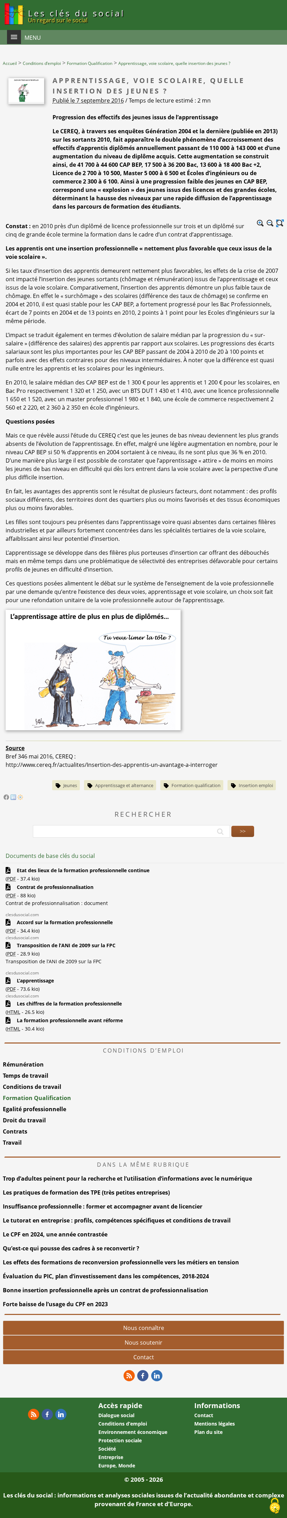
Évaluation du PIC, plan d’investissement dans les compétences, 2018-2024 (106, 1276)
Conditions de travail (32, 1087)
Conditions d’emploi (122, 1423)
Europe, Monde (116, 1465)
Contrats (15, 1131)
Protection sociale (120, 1440)
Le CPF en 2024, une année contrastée (55, 1234)
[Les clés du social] (14, 26)
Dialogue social (116, 1415)
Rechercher (143, 814)
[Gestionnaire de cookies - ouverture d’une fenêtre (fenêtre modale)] (274, 1506)
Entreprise (110, 1457)
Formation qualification (196, 785)
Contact (143, 1357)
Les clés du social (76, 15)
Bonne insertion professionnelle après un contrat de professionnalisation (105, 1290)
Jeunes (70, 785)
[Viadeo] (20, 798)
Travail (12, 1142)
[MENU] (14, 37)
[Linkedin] (156, 1375)
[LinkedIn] (13, 798)
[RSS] (129, 1375)
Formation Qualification (37, 1098)
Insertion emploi (256, 785)
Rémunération (23, 1064)
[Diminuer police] (270, 223)
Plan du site (208, 1432)
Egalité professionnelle (34, 1109)
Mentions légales (214, 1423)
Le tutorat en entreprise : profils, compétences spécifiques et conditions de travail (117, 1220)
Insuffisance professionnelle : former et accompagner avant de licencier (102, 1206)
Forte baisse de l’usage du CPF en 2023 (55, 1304)
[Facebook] (6, 798)
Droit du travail (24, 1120)
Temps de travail (25, 1075)
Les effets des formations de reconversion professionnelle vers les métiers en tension (121, 1262)
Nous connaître (143, 1328)
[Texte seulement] (280, 223)
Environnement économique (132, 1432)
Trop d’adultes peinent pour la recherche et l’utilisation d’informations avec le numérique (127, 1178)
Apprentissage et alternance (124, 785)
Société (107, 1448)
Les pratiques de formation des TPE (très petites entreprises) (86, 1192)
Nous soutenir (143, 1342)
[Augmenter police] (260, 223)
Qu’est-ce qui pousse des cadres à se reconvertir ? (71, 1248)
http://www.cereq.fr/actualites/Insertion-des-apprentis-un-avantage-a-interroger (112, 765)
